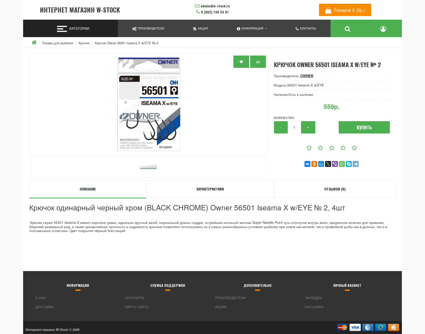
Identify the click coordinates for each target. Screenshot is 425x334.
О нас (40, 297)
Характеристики (210, 188)
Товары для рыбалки (57, 43)
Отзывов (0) (335, 188)
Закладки (313, 297)
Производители (230, 297)
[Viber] (335, 164)
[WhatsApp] (342, 164)
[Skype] (349, 164)
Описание (88, 188)
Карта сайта (136, 306)
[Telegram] (356, 164)
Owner (306, 75)
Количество (284, 117)
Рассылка (314, 306)
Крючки (84, 43)
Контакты (134, 297)
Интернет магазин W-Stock (80, 10)
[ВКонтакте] (307, 164)
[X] (328, 164)
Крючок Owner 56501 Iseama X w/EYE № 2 (126, 43)
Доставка (44, 306)
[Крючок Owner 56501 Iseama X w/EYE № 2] (148, 104)
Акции (221, 306)
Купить (364, 127)
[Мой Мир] (321, 164)
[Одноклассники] (314, 164)
